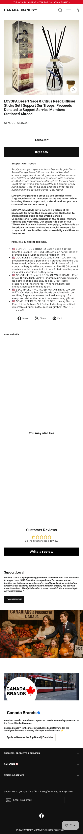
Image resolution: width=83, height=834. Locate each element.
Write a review (41, 552)
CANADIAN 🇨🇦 (11, 764)
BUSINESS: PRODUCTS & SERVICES (22, 753)
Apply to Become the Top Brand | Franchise (30, 737)
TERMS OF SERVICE (14, 775)
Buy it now (41, 152)
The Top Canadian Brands (47, 730)
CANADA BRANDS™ (20, 10)
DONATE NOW (14, 599)
